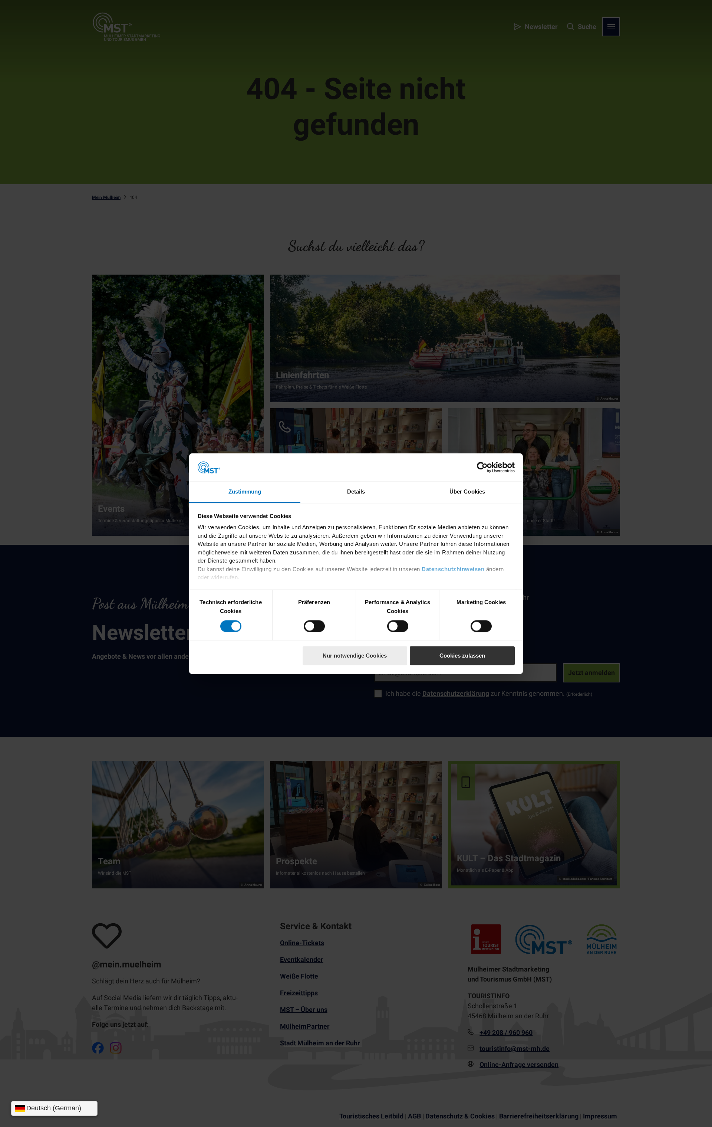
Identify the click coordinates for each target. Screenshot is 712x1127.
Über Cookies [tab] (467, 492)
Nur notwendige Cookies (355, 656)
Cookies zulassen (462, 656)
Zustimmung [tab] (244, 492)
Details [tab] (356, 492)
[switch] (314, 626)
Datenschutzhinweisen (453, 569)
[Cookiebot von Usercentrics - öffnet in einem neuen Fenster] (482, 467)
